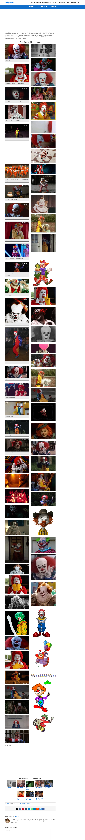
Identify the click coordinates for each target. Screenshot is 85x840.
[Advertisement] (30, 20)
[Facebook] (43, 809)
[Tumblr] (26, 809)
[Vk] (20, 809)
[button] (78, 2)
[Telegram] (29, 809)
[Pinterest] (23, 809)
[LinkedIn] (34, 809)
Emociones (45, 7)
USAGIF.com (40, 7)
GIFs (31, 803)
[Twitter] (40, 809)
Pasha (8, 803)
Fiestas (28, 803)
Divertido (19, 803)
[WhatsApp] (32, 809)
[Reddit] (37, 809)
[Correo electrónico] (17, 809)
